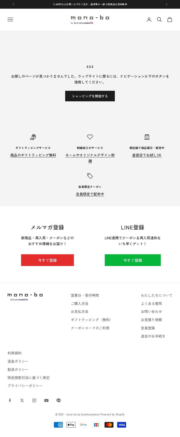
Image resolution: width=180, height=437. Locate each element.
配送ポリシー (18, 369)
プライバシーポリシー (25, 385)
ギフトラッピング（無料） (92, 319)
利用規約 (15, 352)
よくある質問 (151, 303)
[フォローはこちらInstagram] (34, 400)
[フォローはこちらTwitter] (22, 400)
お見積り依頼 (151, 319)
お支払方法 (79, 311)
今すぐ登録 (47, 260)
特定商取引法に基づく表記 (29, 377)
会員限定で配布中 (90, 193)
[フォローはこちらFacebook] (10, 400)
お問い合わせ (151, 311)
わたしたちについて (156, 295)
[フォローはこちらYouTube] (46, 400)
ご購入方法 (79, 303)
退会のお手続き (153, 336)
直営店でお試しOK (146, 154)
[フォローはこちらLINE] (58, 400)
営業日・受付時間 (85, 295)
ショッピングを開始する (90, 96)
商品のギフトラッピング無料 (33, 154)
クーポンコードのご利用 (90, 327)
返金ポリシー (18, 361)
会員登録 (148, 327)
